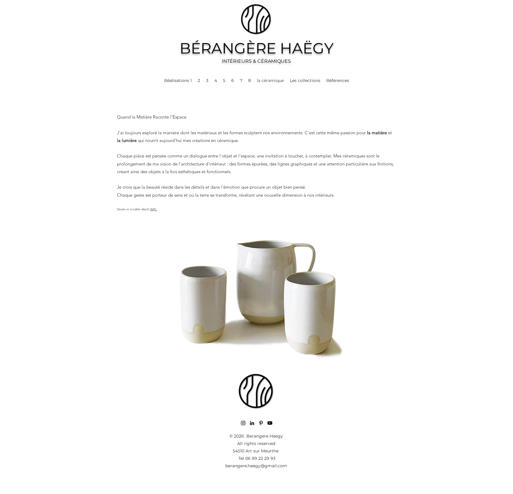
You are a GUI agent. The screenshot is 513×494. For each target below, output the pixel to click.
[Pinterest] (261, 423)
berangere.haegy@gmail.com (256, 465)
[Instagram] (243, 423)
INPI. (153, 209)
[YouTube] (270, 423)
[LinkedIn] (252, 423)
